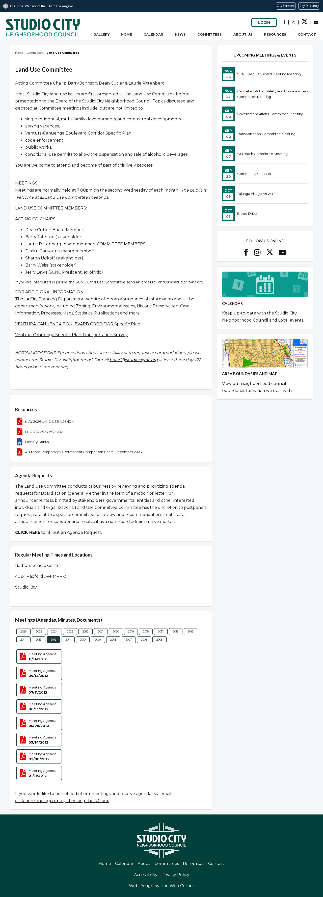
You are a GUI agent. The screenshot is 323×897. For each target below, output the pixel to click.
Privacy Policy (175, 874)
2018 (146, 631)
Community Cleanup (254, 174)
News (180, 34)
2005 (159, 639)
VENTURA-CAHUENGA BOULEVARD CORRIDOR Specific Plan (77, 324)
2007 (129, 639)
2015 (190, 631)
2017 (161, 631)
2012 (53, 639)
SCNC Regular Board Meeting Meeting (269, 74)
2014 (23, 639)
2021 (100, 631)
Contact (307, 34)
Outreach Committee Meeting (262, 154)
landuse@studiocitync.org (180, 282)
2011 (68, 639)
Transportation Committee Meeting (266, 134)
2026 (23, 631)
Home (126, 34)
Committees (209, 34)
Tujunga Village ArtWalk (256, 194)
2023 (70, 631)
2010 (83, 639)
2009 (98, 639)
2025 (39, 631)
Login (264, 22)
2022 (86, 631)
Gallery (101, 34)
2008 (113, 639)
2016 (175, 631)
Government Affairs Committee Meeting (270, 114)
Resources (275, 34)
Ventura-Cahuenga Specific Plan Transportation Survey (71, 334)
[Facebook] (284, 22)
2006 (144, 639)
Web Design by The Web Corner (161, 885)
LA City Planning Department (54, 299)
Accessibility (145, 874)
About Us (242, 34)
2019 (131, 631)
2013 (38, 639)
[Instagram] (293, 22)
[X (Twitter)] (305, 23)
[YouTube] (316, 22)
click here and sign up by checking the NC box (62, 800)
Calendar (153, 34)
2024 (54, 631)
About (144, 863)
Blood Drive (247, 214)
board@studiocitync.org (134, 359)
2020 (116, 631)
